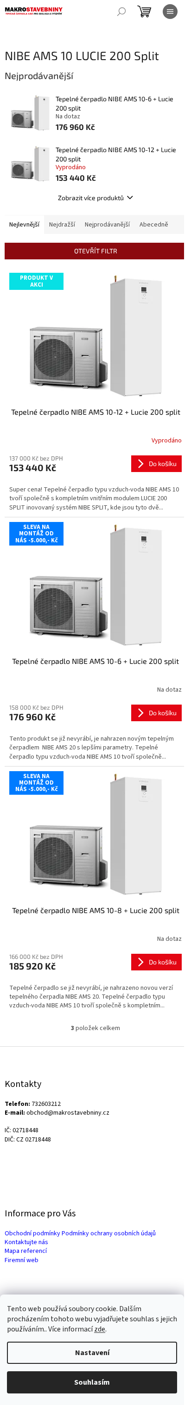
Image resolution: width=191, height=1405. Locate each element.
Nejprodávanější (107, 224)
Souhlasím (92, 1382)
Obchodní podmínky (32, 1233)
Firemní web (21, 1260)
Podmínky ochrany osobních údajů (109, 1233)
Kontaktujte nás (26, 1242)
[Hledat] (121, 11)
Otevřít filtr (95, 251)
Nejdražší (62, 224)
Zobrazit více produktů (91, 198)
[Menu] (170, 11)
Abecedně (154, 224)
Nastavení (92, 1353)
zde (99, 1329)
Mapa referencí (26, 1251)
